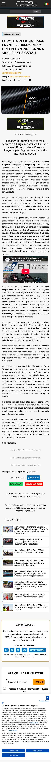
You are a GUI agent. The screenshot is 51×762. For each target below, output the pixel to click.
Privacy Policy (44, 701)
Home (17, 134)
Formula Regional (12, 34)
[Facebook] (14, 80)
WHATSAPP (17, 484)
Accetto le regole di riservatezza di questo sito (28, 690)
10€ (24, 650)
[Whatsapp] (19, 80)
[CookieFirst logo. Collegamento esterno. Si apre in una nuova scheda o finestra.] (3, 703)
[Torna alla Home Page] (26, 6)
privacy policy (13, 730)
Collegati (5, 76)
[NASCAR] (25, 27)
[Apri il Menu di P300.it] (3, 4)
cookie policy (34, 722)
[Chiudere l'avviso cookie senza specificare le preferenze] (47, 698)
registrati (39, 493)
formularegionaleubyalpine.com (23, 471)
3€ (12, 650)
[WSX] (25, 129)
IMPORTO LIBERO (37, 650)
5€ (18, 650)
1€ (6, 650)
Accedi (31, 493)
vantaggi (37, 496)
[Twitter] (24, 80)
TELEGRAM (34, 478)
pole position (42, 174)
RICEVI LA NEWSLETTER (27, 673)
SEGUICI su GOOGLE (34, 484)
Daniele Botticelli (12, 59)
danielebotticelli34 (24, 62)
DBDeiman (8, 62)
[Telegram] (30, 80)
